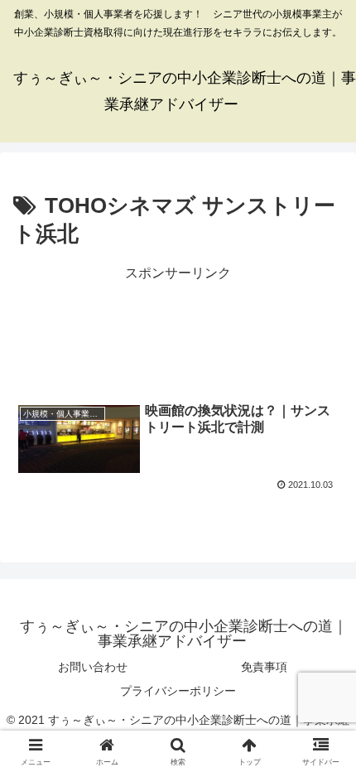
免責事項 (264, 666)
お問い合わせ (92, 666)
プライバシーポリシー (178, 690)
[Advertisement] (178, 330)
